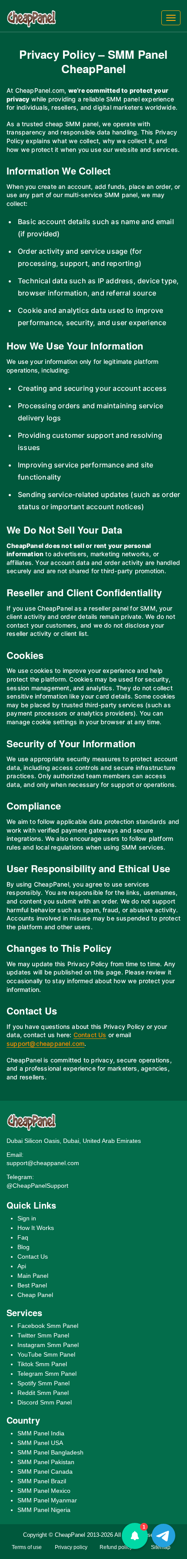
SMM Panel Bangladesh (50, 1452)
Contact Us (90, 1034)
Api (21, 1266)
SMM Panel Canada (45, 1471)
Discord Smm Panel (44, 1402)
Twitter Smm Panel (43, 1335)
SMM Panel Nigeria (43, 1510)
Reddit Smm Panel (43, 1393)
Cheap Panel (35, 1295)
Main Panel (32, 1276)
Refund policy (116, 1547)
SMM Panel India (40, 1433)
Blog (23, 1247)
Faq (22, 1237)
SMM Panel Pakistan (45, 1462)
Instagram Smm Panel (48, 1345)
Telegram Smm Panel (47, 1374)
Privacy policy (71, 1547)
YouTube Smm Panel (46, 1354)
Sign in (26, 1218)
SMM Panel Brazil (41, 1481)
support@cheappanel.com (45, 1043)
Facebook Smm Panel (47, 1326)
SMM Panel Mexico (43, 1491)
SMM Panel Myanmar (47, 1500)
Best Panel (32, 1285)
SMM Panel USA (40, 1443)
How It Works (35, 1228)
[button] (135, 1536)
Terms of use (27, 1547)
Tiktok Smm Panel (42, 1364)
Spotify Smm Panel (43, 1383)
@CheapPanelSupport (37, 1185)
